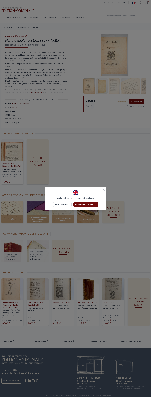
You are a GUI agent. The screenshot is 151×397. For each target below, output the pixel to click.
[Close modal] (103, 189)
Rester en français (62, 204)
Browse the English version (85, 204)
